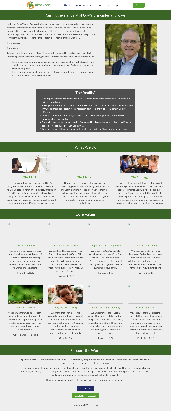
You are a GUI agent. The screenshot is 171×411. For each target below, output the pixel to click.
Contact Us (102, 5)
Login (116, 5)
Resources (81, 5)
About (67, 5)
